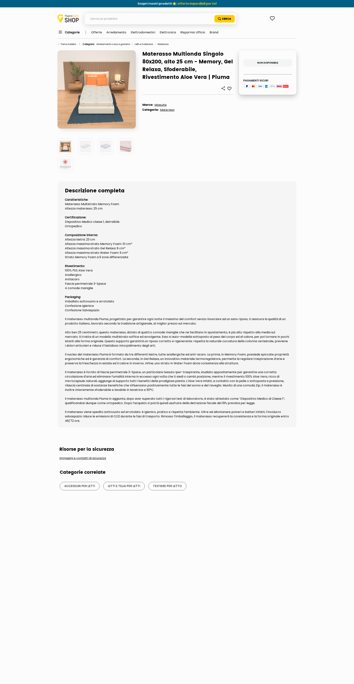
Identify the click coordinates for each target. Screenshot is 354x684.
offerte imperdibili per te (197, 3)
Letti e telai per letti (124, 486)
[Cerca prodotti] (224, 18)
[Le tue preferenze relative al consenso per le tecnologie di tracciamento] (347, 677)
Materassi (163, 44)
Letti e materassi (144, 44)
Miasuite (161, 105)
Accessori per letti (79, 486)
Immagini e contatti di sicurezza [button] (82, 458)
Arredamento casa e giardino (113, 44)
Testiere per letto (167, 486)
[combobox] (161, 18)
